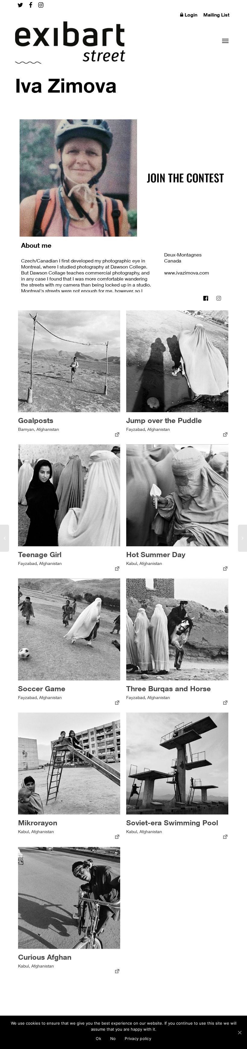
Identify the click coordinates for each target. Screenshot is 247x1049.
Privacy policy (138, 1038)
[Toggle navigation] (225, 41)
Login (191, 15)
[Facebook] (31, 5)
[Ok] (239, 1032)
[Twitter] (20, 5)
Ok (98, 1038)
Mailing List (216, 15)
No (113, 1038)
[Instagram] (41, 5)
